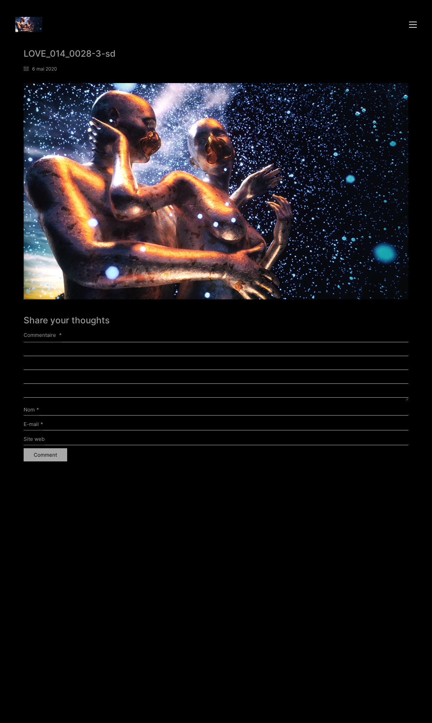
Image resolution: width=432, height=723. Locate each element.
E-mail (33, 424)
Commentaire (43, 335)
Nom (31, 409)
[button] (413, 24)
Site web (34, 439)
